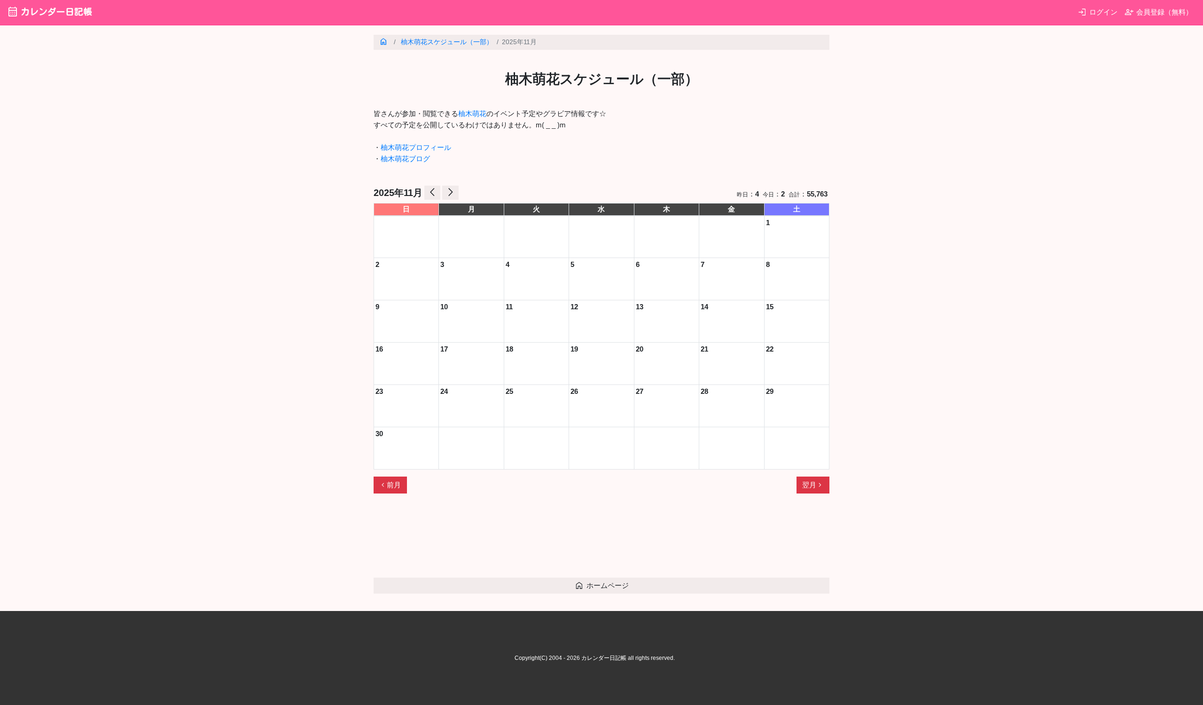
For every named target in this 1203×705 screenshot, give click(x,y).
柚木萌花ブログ (405, 159)
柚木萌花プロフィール (416, 147)
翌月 (813, 485)
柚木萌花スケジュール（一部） (447, 42)
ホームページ (602, 585)
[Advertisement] (545, 539)
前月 (390, 485)
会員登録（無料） (1159, 12)
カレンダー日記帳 (49, 11)
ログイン (1097, 12)
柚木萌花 (472, 114)
